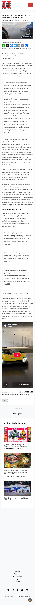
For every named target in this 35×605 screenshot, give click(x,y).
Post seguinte (17, 414)
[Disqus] (17, 536)
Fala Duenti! (17, 574)
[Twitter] (8, 590)
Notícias (17, 571)
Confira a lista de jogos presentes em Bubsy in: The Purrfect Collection (17, 445)
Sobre (17, 579)
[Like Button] (4, 400)
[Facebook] (17, 590)
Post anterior (18, 409)
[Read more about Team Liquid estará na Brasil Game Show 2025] (17, 488)
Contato (17, 581)
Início (17, 569)
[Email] (27, 590)
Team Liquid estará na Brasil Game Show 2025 (16, 499)
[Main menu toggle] (30, 5)
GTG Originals (17, 576)
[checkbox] (30, 600)
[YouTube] (22, 590)
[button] (25, 5)
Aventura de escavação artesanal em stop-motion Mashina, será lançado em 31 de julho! (17, 472)
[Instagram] (13, 590)
